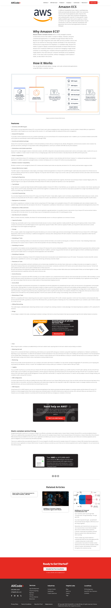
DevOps (31, 595)
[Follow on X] (55, 476)
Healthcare (50, 591)
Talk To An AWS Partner (55, 418)
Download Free (58, 334)
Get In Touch (93, 2)
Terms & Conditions (26, 604)
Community (76, 2)
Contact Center (52, 589)
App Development (34, 588)
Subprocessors (49, 604)
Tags (67, 595)
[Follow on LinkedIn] (58, 476)
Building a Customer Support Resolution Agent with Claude (53, 509)
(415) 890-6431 (54, 572)
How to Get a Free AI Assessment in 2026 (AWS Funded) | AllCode (23, 493)
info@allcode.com (61, 572)
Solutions (45, 2)
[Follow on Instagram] (14, 595)
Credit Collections (52, 593)
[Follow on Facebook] (53, 476)
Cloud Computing (33, 590)
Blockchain (32, 599)
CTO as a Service (33, 597)
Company (68, 2)
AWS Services (53, 2)
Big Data (31, 592)
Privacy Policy (14, 604)
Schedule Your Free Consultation (55, 569)
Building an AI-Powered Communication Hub (82, 511)
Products (61, 2)
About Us (68, 591)
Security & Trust (38, 604)
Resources (84, 2)
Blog (67, 589)
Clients (68, 593)
